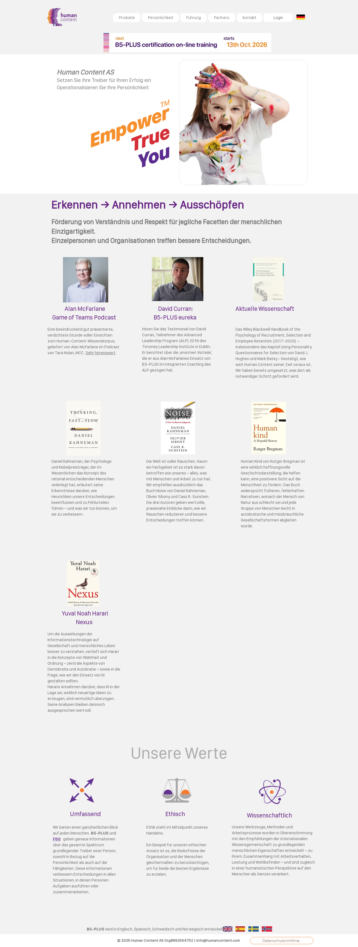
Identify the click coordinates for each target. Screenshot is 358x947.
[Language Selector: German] (304, 17)
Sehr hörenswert (101, 352)
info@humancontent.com (218, 940)
